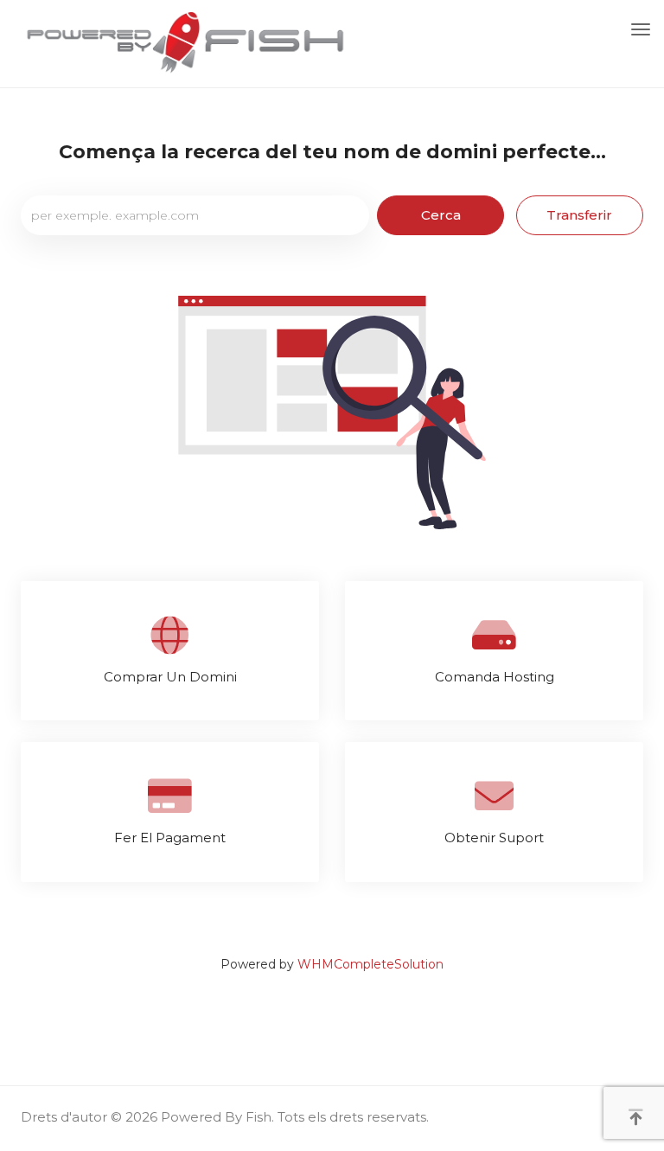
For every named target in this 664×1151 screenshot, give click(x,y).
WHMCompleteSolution (370, 964)
